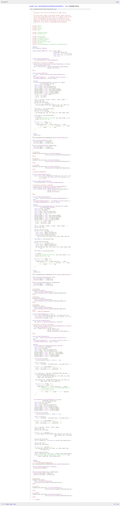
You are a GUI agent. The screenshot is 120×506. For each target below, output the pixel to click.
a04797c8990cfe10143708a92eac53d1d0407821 (50, 6)
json (118, 504)
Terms (14, 504)
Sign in (117, 2)
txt (115, 504)
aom (36, 6)
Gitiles (7, 504)
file (55, 9)
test (67, 6)
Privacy (11, 504)
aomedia (31, 6)
